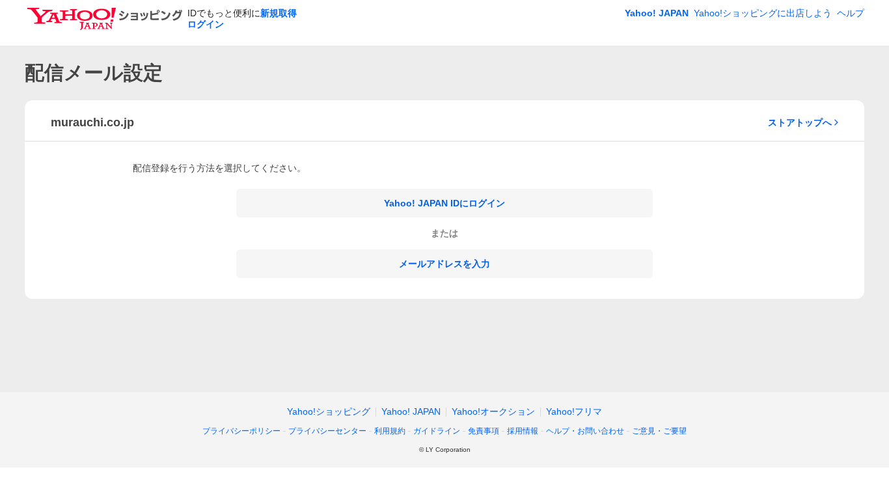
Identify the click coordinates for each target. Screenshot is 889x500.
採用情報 (522, 431)
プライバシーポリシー (241, 431)
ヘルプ (850, 13)
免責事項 (483, 431)
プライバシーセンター (327, 431)
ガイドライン (436, 431)
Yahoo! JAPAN (657, 13)
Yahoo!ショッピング (328, 411)
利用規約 (389, 431)
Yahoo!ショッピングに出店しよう (763, 13)
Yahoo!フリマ (574, 411)
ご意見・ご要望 (659, 431)
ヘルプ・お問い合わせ (585, 431)
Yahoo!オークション (493, 411)
